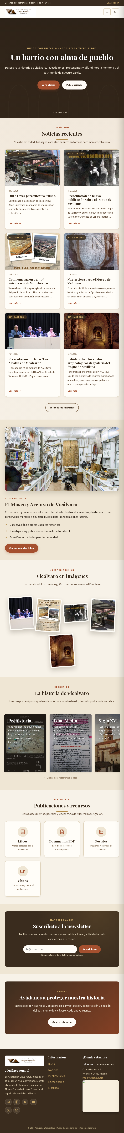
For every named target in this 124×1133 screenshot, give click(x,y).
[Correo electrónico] (16, 1110)
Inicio (51, 1064)
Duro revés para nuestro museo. (32, 196)
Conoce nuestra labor (21, 548)
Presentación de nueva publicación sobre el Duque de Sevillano (89, 200)
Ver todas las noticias (62, 407)
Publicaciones (74, 85)
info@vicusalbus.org (93, 1078)
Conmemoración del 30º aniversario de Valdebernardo (30, 281)
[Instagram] (16, 1102)
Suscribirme (90, 949)
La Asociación (113, 2)
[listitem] (25, 743)
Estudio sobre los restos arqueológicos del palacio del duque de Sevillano (88, 363)
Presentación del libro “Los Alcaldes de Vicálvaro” (28, 361)
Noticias (53, 1070)
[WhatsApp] (8, 1102)
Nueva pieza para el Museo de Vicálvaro (89, 281)
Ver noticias (48, 85)
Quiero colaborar (62, 1022)
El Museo (53, 1088)
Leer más (13, 223)
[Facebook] (25, 1102)
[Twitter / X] (8, 1110)
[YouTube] (33, 1102)
